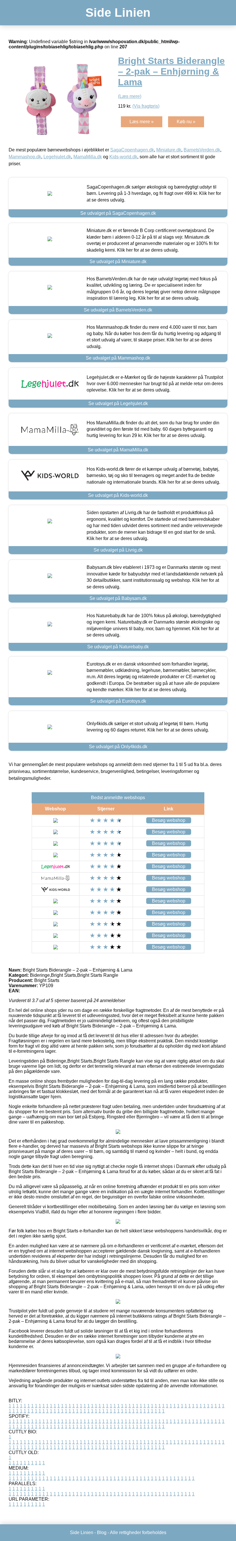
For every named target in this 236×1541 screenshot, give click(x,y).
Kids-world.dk (123, 156)
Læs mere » (142, 121)
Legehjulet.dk (57, 156)
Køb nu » (186, 121)
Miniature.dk (168, 149)
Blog (101, 1532)
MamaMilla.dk (87, 156)
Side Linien (118, 12)
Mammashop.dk (25, 156)
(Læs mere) (129, 96)
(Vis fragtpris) (145, 106)
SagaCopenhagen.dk (132, 149)
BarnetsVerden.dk (202, 149)
